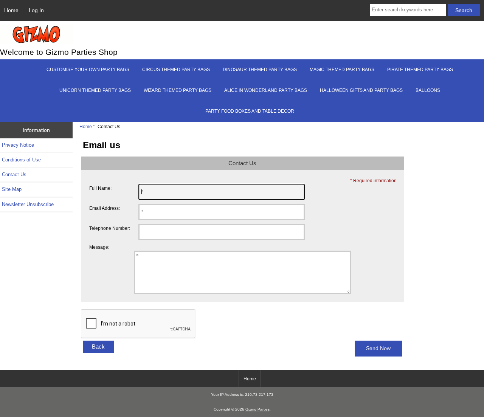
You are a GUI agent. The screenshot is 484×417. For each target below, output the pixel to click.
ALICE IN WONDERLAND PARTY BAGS (265, 90)
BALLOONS (428, 90)
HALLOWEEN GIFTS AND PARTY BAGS (361, 90)
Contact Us (14, 174)
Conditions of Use (21, 160)
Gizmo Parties (257, 409)
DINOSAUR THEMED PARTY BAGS (260, 69)
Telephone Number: (109, 228)
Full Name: (100, 188)
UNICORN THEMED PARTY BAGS (95, 90)
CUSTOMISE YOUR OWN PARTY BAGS (88, 69)
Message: (99, 247)
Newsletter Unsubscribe (28, 204)
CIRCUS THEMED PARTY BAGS (176, 69)
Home (11, 10)
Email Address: (104, 208)
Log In (36, 10)
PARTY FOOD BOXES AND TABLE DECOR (249, 111)
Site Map (12, 189)
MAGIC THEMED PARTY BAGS (342, 69)
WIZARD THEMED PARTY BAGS (177, 90)
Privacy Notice (18, 145)
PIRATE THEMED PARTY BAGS (420, 69)
